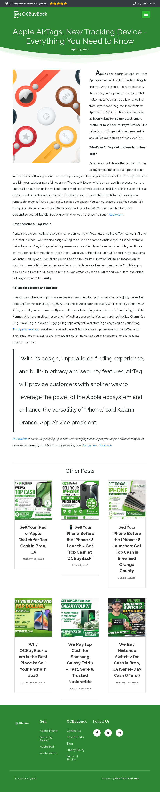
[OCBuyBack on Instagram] (119, 731)
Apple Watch (48, 753)
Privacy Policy (76, 750)
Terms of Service (72, 758)
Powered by (120, 778)
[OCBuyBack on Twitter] (108, 731)
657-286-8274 (145, 3)
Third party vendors (25, 329)
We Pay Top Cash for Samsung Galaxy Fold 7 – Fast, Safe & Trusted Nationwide (80, 663)
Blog (70, 743)
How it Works (75, 737)
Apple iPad (47, 746)
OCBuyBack (20, 439)
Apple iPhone (48, 730)
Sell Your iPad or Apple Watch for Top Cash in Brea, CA (33, 540)
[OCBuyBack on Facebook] (97, 731)
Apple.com (116, 214)
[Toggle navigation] (146, 14)
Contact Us (74, 730)
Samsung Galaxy (46, 739)
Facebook (106, 445)
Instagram (89, 445)
